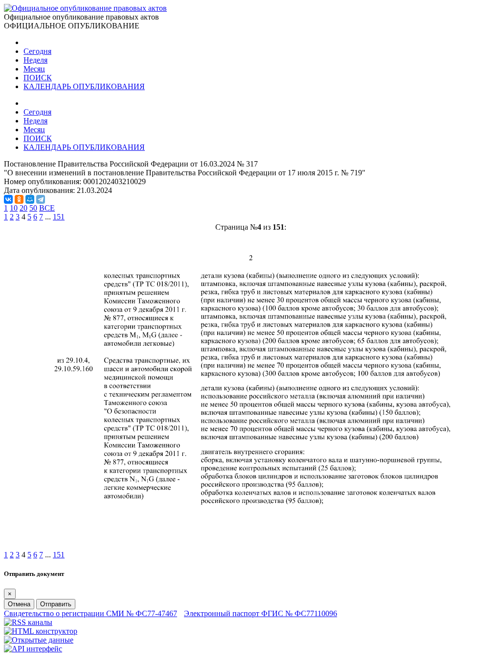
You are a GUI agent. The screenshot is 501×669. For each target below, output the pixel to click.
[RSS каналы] (28, 622)
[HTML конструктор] (40, 631)
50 (33, 208)
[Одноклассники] (19, 199)
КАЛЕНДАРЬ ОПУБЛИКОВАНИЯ (84, 86)
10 (14, 208)
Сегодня (37, 51)
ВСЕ (47, 208)
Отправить (55, 604)
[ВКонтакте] (8, 199)
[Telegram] (40, 199)
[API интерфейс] (33, 649)
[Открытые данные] (38, 640)
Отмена (19, 604)
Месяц (34, 69)
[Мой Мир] (29, 199)
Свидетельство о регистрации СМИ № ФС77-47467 (90, 613)
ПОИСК (37, 77)
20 (23, 208)
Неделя (35, 60)
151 (59, 217)
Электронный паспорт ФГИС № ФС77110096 (260, 613)
